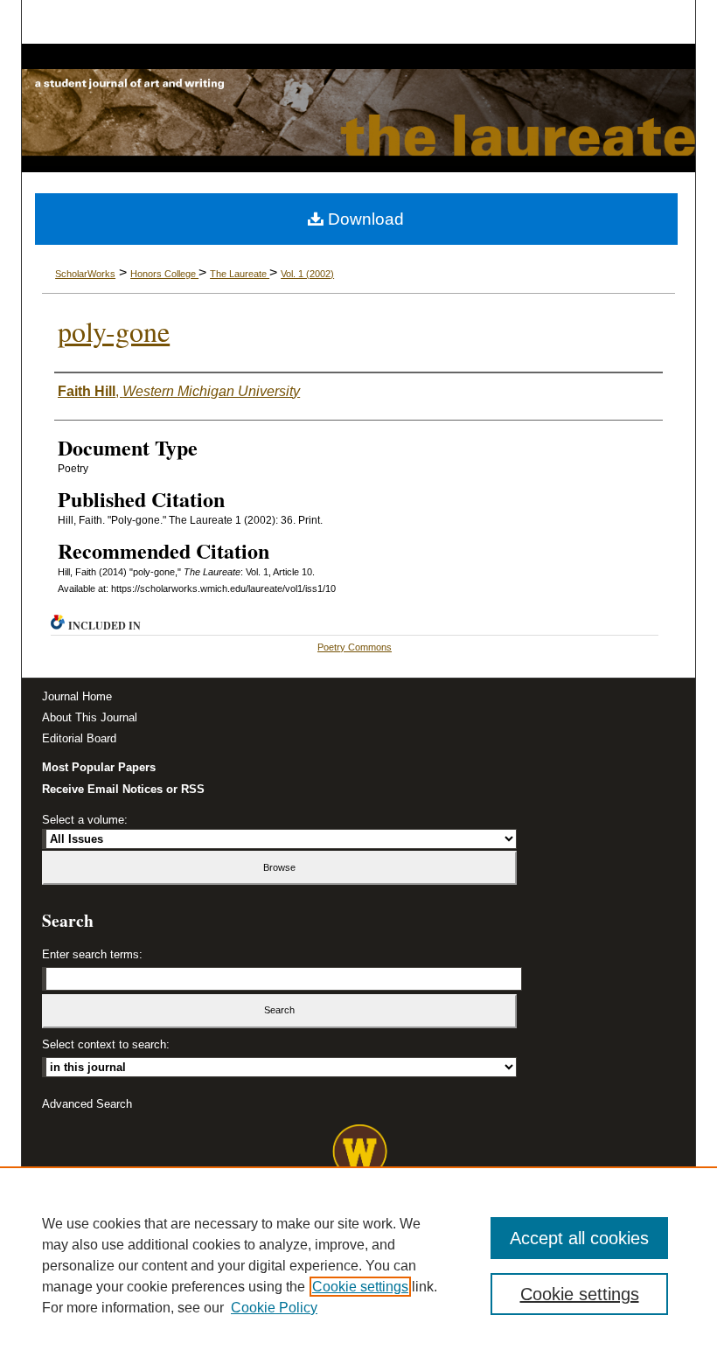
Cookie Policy (274, 1307)
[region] (358, 1265)
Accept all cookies (579, 1238)
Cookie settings (360, 1286)
